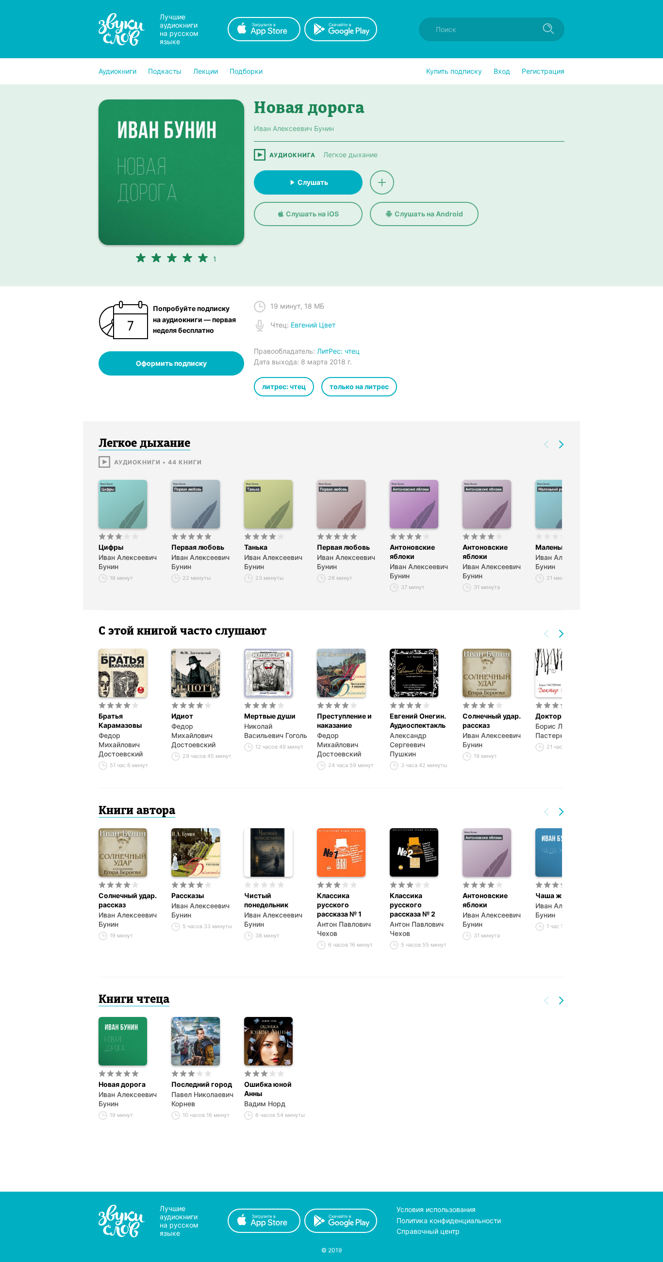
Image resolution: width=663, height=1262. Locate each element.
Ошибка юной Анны (268, 1089)
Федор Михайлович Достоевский (121, 744)
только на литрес (359, 386)
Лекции (205, 71)
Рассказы (187, 895)
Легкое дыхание (350, 155)
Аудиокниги (117, 71)
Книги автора (137, 811)
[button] (117, 71)
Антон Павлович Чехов (344, 928)
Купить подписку (454, 71)
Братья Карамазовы (120, 720)
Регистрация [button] (543, 71)
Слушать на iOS (312, 214)
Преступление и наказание (344, 720)
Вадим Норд (264, 1103)
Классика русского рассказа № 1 (339, 904)
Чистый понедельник (266, 900)
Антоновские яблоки (412, 551)
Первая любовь (197, 547)
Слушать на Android (429, 214)
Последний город (201, 1084)
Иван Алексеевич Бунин (128, 562)
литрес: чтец (284, 386)
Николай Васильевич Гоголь (275, 730)
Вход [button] (502, 71)
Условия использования (436, 1209)
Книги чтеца (134, 1000)
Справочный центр (428, 1231)
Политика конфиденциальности (449, 1220)
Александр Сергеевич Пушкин (408, 744)
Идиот (182, 716)
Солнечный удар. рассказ (492, 720)
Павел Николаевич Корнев (202, 1099)
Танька (255, 547)
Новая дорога (122, 1084)
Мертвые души (270, 716)
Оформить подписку (171, 363)
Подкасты (165, 71)
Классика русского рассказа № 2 (412, 904)
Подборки (246, 71)
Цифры (111, 547)
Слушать (313, 182)
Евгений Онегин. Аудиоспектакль (418, 720)
